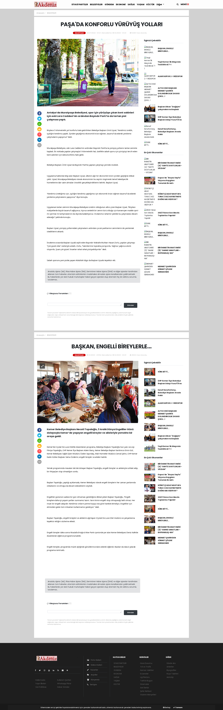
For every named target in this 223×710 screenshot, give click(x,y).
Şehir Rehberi (146, 691)
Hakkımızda (40, 680)
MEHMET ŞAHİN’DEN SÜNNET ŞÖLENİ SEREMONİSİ (167, 269)
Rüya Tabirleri (172, 673)
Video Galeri (96, 665)
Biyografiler (171, 670)
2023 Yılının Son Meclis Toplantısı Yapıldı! (168, 214)
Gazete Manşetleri (148, 694)
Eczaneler (144, 673)
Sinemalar (144, 684)
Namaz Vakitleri (147, 670)
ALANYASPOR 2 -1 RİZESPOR (170, 76)
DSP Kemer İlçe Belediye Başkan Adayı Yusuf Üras (170, 118)
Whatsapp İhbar (64, 683)
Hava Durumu (146, 663)
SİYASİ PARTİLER (79, 4)
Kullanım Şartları (64, 680)
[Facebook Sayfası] (36, 670)
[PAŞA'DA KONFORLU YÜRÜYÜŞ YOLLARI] (87, 72)
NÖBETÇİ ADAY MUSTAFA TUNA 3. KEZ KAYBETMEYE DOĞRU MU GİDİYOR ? (169, 197)
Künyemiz (94, 679)
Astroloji (170, 677)
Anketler (170, 666)
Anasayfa (41, 13)
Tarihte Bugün (146, 680)
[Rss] (59, 670)
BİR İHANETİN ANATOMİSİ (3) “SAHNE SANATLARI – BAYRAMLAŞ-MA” (169, 250)
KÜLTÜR (150, 4)
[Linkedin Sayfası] (54, 670)
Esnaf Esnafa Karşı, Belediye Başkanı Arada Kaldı (169, 132)
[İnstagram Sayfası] (45, 670)
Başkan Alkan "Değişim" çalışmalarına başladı (169, 108)
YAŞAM (140, 4)
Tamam (178, 707)
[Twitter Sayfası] (41, 670)
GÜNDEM (109, 4)
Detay (167, 707)
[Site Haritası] (64, 670)
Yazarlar (94, 670)
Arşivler (94, 674)
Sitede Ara (171, 663)
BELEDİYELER (96, 4)
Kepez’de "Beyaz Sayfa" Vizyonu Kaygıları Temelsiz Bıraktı (169, 180)
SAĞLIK (131, 4)
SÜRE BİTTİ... (163, 143)
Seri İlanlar (144, 687)
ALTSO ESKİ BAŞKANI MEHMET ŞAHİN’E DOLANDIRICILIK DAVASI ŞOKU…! (169, 92)
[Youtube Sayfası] (50, 670)
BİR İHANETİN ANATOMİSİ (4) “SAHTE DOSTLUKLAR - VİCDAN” (170, 166)
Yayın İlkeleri (40, 683)
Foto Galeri (95, 660)
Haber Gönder (63, 687)
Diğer (159, 4)
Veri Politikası (40, 687)
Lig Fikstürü (145, 677)
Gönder (130, 305)
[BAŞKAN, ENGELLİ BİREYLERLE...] (87, 392)
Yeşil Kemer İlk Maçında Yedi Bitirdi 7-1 (169, 63)
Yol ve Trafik (145, 666)
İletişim (93, 684)
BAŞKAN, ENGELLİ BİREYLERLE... (165, 49)
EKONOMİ (121, 4)
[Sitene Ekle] (68, 670)
